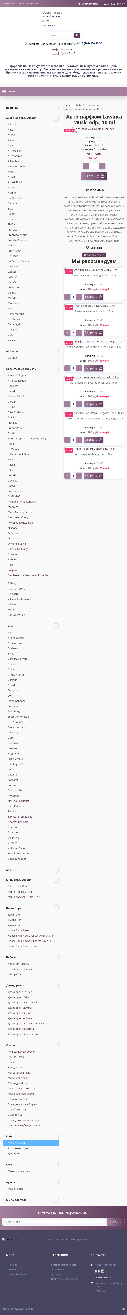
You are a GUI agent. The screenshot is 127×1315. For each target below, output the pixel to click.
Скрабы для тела (18, 1099)
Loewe (11, 486)
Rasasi (11, 308)
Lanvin (12, 785)
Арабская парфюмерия (21, 118)
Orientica (13, 533)
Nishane (13, 528)
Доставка (56, 1274)
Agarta (10, 1182)
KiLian (11, 470)
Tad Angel (14, 324)
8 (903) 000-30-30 (92, 43)
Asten (11, 187)
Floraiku (12, 422)
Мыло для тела (16, 1200)
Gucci (11, 737)
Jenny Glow (14, 250)
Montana (13, 303)
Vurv (10, 335)
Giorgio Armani (17, 727)
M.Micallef (14, 496)
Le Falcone (14, 287)
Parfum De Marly (18, 549)
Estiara (12, 219)
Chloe (11, 669)
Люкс (9, 626)
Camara (12, 203)
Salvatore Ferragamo (20, 816)
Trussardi (13, 594)
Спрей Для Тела (17, 1109)
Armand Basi (15, 643)
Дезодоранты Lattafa (21, 1028)
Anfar (11, 171)
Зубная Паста (16, 1057)
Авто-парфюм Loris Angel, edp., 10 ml (94, 275)
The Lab (13, 329)
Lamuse (12, 277)
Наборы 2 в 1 (16, 974)
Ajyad (11, 145)
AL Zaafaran (15, 156)
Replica (12, 811)
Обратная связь (90, 4)
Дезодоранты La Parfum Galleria (27, 1023)
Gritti (11, 433)
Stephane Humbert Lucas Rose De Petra (28, 577)
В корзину (91, 176)
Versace (12, 843)
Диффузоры (15, 1153)
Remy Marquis (16, 313)
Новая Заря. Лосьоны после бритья (29, 941)
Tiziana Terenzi (17, 588)
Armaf (11, 177)
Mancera (13, 507)
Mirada (12, 298)
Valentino (13, 837)
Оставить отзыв (94, 255)
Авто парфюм (16, 1143)
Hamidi (12, 245)
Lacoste (12, 774)
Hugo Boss (14, 753)
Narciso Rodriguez (18, 801)
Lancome (13, 780)
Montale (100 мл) (18, 517)
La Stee (12, 271)
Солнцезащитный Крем (22, 1104)
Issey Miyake (15, 758)
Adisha (12, 124)
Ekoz (10, 208)
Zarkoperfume (16, 615)
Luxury (12, 292)
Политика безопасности (64, 1278)
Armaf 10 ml (15, 182)
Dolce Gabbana (17, 701)
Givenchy (13, 732)
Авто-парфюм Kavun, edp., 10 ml (94, 311)
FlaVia (11, 224)
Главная (68, 105)
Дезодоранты (15, 985)
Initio (11, 443)
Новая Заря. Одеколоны (22, 946)
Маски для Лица (18, 1083)
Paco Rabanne (16, 806)
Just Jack (13, 256)
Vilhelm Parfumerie (19, 599)
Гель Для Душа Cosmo (21, 1051)
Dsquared (13, 706)
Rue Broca (14, 319)
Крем (11, 1062)
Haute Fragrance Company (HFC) (27, 438)
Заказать (115, 1221)
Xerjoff (12, 609)
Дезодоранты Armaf (20, 1007)
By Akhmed (14, 198)
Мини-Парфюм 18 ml (20, 891)
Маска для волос (18, 1078)
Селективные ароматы (21, 369)
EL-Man (12, 357)
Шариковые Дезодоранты (24, 1125)
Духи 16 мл (14, 914)
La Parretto (14, 266)
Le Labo (12, 475)
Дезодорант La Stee (20, 992)
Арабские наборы (18, 963)
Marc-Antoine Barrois (20, 512)
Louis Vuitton (16, 491)
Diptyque (13, 690)
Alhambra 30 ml (17, 166)
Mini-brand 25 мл (18, 886)
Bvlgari (12, 653)
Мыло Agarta (16, 1188)
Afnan (11, 135)
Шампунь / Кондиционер (23, 1120)
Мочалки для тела (19, 1171)
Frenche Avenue (17, 240)
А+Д (9, 870)
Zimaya (12, 340)
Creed (11, 685)
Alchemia (12, 351)
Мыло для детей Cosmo (22, 1088)
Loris (9, 1136)
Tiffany (12, 583)
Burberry (13, 648)
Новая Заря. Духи (18, 930)
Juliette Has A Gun (18, 454)
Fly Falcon (13, 229)
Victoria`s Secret (17, 848)
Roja (10, 564)
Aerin (11, 632)
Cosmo (10, 1045)
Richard (12, 559)
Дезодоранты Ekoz (19, 1013)
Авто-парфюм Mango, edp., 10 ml (94, 454)
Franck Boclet (16, 428)
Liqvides (12, 480)
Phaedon (13, 554)
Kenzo (11, 769)
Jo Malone (14, 449)
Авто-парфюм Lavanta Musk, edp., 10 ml (94, 382)
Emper (11, 214)
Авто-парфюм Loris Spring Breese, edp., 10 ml (94, 347)
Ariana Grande (16, 637)
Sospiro (12, 570)
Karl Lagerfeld (16, 764)
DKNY (11, 695)
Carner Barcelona (18, 396)
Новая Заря (13, 908)
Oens (9, 1164)
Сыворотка (15, 1114)
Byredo (12, 391)
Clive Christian (16, 412)
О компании (57, 1269)
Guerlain (13, 743)
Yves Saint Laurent (19, 853)
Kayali (11, 464)
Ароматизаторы (18, 1148)
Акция (69, 271)
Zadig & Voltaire (17, 858)
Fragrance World (17, 235)
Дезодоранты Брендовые (23, 1034)
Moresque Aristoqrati (20, 522)
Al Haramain (15, 150)
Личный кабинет (116, 4)
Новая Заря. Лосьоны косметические (30, 935)
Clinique (12, 680)
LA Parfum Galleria (19, 261)
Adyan (11, 129)
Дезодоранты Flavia (20, 1018)
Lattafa (12, 282)
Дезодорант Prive (18, 997)
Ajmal (11, 140)
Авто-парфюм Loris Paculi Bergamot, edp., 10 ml (94, 418)
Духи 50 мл (14, 925)
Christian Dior (16, 674)
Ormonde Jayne (17, 543)
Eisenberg (14, 711)
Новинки (12, 108)
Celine (11, 407)
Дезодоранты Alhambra (22, 1002)
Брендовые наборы (20, 969)
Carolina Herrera (18, 659)
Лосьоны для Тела (19, 1072)
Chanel (12, 664)
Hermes (12, 748)
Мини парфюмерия (18, 880)
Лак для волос (16, 1067)
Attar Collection (17, 380)
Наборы (11, 957)
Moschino (13, 795)
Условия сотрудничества (64, 1264)
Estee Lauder (15, 722)
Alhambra (13, 161)
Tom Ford (13, 827)
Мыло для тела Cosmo (21, 1093)
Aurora (12, 192)
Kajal (10, 459)
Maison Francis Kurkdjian (22, 501)
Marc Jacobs (15, 790)
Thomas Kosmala (18, 822)
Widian (12, 604)
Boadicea (13, 386)
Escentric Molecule (18, 716)
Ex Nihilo (13, 417)
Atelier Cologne (17, 375)
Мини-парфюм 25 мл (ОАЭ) (24, 897)
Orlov (11, 538)
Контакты (14, 1269)
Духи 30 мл (14, 920)
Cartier (12, 401)
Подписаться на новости (55, 43)
